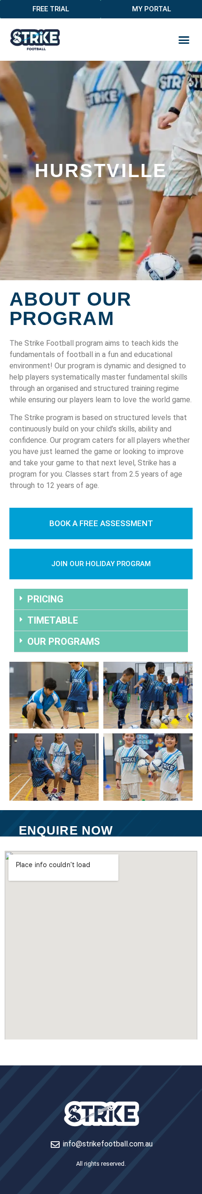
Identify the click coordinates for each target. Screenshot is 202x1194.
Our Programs (63, 641)
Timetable (52, 620)
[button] (184, 40)
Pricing (45, 599)
